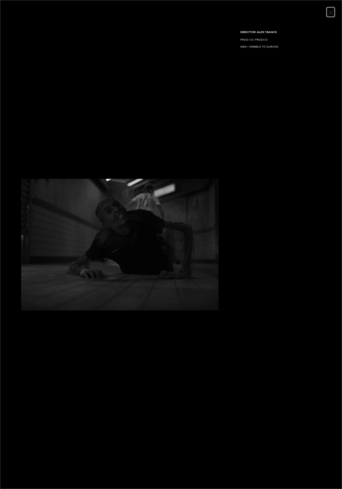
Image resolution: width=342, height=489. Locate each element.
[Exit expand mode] (330, 12)
